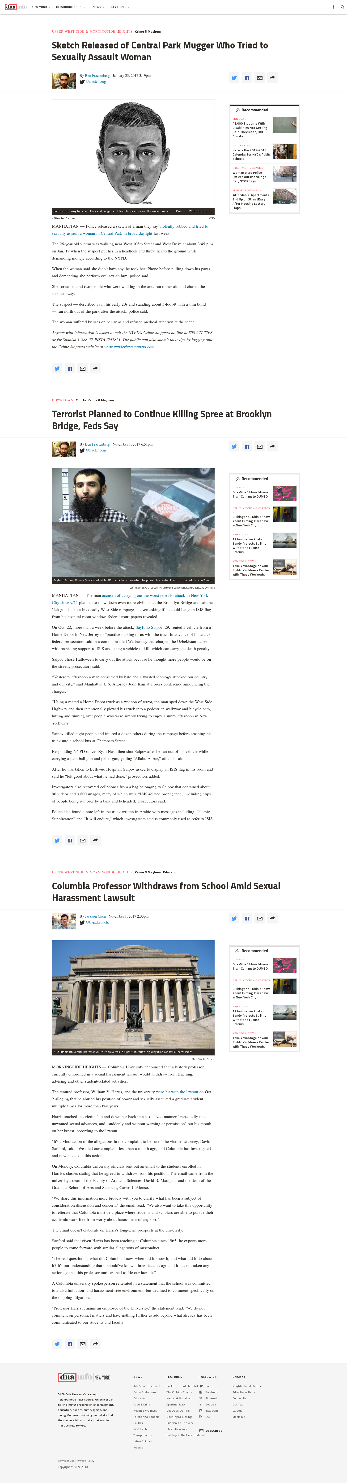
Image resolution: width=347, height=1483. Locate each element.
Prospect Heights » (247, 190)
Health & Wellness (145, 1410)
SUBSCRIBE (213, 1430)
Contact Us (239, 1398)
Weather (138, 1447)
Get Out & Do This (178, 1410)
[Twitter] (201, 1386)
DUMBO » (239, 487)
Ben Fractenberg (97, 75)
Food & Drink (141, 1404)
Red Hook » (241, 534)
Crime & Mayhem (148, 31)
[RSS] (200, 1416)
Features (119, 7)
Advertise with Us (244, 1392)
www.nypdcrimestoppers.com (129, 346)
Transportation (142, 1435)
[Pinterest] (200, 1398)
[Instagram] (200, 1410)
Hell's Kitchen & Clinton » (251, 510)
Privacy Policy (85, 1460)
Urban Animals (142, 1441)
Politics (138, 1423)
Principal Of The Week (180, 1423)
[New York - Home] (16, 7)
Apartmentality (176, 1404)
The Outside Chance (179, 1392)
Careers (237, 1410)
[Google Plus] (200, 1404)
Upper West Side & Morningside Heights (92, 31)
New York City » (244, 561)
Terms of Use (66, 1460)
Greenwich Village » (248, 167)
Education (170, 872)
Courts (81, 400)
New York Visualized (179, 1398)
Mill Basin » (242, 145)
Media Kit (239, 1416)
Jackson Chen (95, 916)
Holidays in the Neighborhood (185, 1435)
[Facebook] (200, 1392)
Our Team (239, 1404)
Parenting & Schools (146, 1416)
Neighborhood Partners (247, 1386)
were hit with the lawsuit (177, 1091)
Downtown (62, 400)
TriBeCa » (240, 118)
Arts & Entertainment (146, 1386)
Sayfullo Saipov (149, 627)
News (97, 7)
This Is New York (176, 1429)
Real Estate (140, 1429)
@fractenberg (96, 81)
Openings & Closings (179, 1416)
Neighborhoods (69, 7)
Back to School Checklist (182, 1386)
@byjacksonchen (98, 921)
